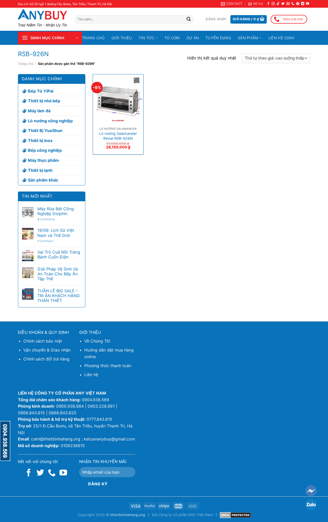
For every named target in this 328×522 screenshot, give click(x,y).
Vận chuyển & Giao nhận (46, 350)
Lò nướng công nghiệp (50, 120)
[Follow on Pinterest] (297, 4)
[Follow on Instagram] (273, 4)
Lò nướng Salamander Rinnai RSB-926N (118, 135)
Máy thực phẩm (43, 160)
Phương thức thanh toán (107, 365)
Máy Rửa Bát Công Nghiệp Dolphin (55, 211)
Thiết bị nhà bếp (44, 101)
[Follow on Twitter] (282, 4)
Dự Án (193, 38)
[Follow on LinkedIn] (302, 4)
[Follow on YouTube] (307, 4)
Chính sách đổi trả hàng (46, 359)
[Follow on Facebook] (268, 4)
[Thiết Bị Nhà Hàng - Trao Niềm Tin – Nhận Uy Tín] (42, 14)
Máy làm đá (39, 110)
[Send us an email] (288, 4)
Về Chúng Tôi (97, 341)
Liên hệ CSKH (281, 38)
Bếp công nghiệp (45, 150)
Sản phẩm (248, 38)
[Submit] (188, 19)
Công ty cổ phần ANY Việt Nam (185, 515)
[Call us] (292, 4)
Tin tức (146, 38)
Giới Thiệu (121, 38)
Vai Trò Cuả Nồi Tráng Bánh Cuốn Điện (58, 254)
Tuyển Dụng (218, 38)
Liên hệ (91, 374)
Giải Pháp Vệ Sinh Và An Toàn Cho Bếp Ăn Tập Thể (57, 274)
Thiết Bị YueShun (45, 130)
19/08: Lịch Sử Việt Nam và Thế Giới (55, 233)
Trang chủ (93, 38)
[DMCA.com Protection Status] (235, 515)
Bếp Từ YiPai (40, 91)
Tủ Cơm (172, 38)
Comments (46, 219)
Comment (45, 241)
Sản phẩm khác (43, 180)
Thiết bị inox (40, 140)
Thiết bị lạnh (40, 170)
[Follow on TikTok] (278, 4)
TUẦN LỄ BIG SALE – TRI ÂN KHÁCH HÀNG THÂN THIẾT (58, 295)
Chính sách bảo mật (42, 341)
